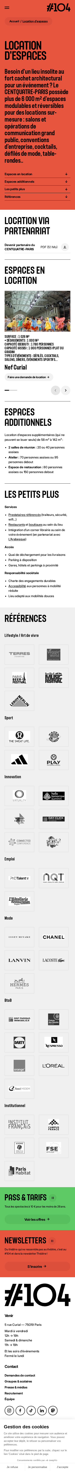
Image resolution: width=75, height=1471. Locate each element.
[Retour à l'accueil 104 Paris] (58, 7)
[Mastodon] (53, 1410)
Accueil (14, 21)
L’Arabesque (16, 539)
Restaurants (16, 524)
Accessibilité (17, 586)
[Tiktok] (31, 1410)
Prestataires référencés (24, 515)
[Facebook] (20, 1410)
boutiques (35, 524)
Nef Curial (16, 367)
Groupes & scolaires (18, 1381)
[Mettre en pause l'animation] (52, 1198)
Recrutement (14, 1393)
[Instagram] (9, 1410)
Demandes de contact (20, 1375)
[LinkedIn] (42, 1410)
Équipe (9, 1399)
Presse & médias (16, 1387)
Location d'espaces (35, 21)
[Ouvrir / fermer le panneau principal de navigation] (7, 7)
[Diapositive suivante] (65, 390)
